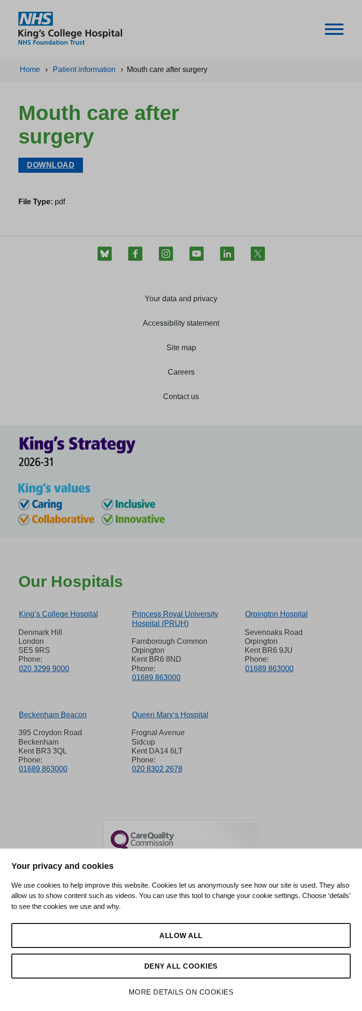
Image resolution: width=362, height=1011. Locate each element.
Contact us (181, 397)
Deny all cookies (181, 966)
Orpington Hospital (276, 614)
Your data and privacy (181, 299)
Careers (181, 372)
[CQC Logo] (142, 847)
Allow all (181, 935)
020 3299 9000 (44, 669)
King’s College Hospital (58, 614)
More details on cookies (181, 992)
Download (50, 165)
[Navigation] (334, 31)
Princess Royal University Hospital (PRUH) (175, 618)
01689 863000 (156, 678)
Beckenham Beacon (53, 715)
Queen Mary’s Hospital (170, 715)
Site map (181, 348)
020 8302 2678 (157, 769)
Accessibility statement (181, 323)
